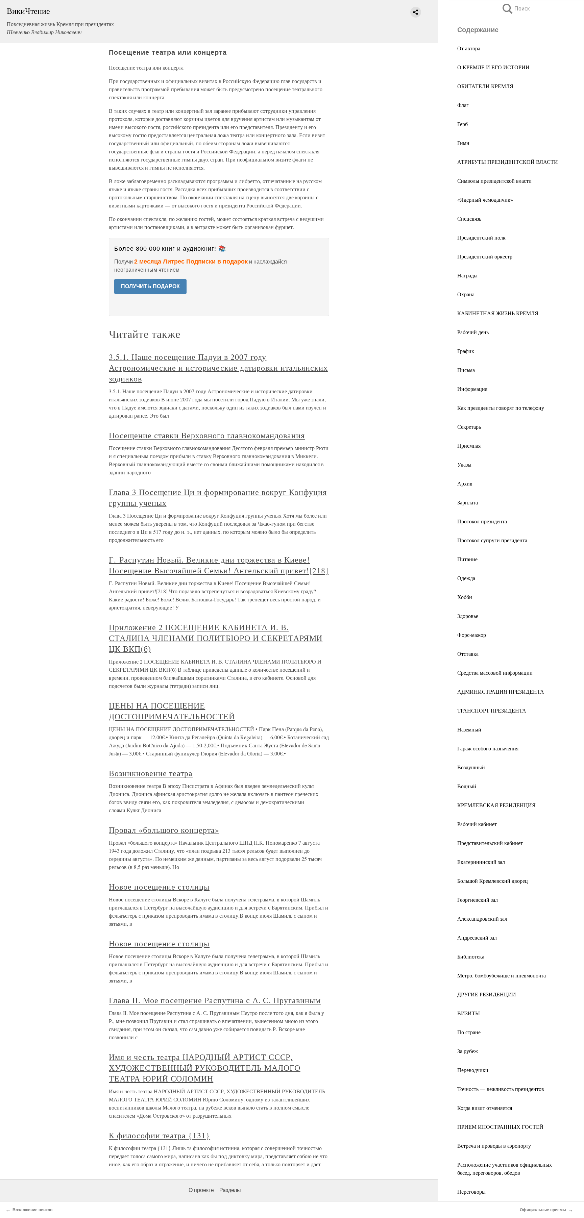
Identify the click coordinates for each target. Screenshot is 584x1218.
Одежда (466, 577)
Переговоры (471, 1191)
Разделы (230, 1190)
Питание (467, 559)
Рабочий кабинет (477, 823)
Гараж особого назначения (487, 748)
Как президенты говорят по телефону (500, 407)
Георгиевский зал (477, 899)
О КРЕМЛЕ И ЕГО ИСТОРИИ (493, 67)
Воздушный (471, 767)
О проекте (201, 1190)
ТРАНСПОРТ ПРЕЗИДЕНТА (491, 710)
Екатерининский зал (481, 861)
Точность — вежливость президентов (500, 1088)
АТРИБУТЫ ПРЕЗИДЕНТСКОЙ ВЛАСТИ (507, 161)
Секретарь (469, 426)
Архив (464, 483)
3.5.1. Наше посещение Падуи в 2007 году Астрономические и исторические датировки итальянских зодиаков (218, 367)
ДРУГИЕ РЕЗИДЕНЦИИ (486, 994)
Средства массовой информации (495, 672)
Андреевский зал (477, 937)
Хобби (464, 596)
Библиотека (470, 956)
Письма (466, 369)
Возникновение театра (151, 773)
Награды (467, 275)
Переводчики (472, 1069)
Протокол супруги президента (492, 540)
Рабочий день (473, 331)
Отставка (468, 653)
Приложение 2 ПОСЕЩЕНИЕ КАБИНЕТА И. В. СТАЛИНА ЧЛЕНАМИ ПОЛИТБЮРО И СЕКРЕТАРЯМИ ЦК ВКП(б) (215, 638)
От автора (468, 48)
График (465, 350)
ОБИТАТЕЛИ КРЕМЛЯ (485, 86)
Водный (466, 786)
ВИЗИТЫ (468, 1013)
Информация (472, 388)
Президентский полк (481, 237)
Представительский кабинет (490, 842)
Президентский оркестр (484, 256)
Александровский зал (482, 918)
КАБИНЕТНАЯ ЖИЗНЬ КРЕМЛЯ (497, 313)
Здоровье (467, 615)
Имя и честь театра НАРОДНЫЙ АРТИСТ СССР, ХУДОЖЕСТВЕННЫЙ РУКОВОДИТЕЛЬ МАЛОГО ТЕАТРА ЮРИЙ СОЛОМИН (204, 1067)
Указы (464, 464)
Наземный (469, 729)
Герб (462, 123)
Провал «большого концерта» (164, 829)
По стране (469, 1032)
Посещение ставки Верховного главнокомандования (207, 435)
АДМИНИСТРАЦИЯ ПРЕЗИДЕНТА (500, 691)
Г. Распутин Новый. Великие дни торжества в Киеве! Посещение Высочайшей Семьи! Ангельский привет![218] (218, 565)
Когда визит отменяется (484, 1107)
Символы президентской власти (494, 180)
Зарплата (467, 502)
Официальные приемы (543, 1210)
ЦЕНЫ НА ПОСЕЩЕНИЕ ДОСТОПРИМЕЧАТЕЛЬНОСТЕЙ (172, 711)
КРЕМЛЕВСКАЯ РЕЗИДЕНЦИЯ (496, 805)
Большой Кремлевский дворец (492, 880)
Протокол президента (482, 521)
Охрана (465, 294)
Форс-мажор (471, 634)
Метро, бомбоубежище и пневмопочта (501, 975)
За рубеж (467, 1050)
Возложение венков (32, 1210)
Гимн (463, 142)
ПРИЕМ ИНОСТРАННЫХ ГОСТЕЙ (500, 1126)
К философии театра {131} (159, 1135)
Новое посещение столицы (159, 886)
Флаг (463, 104)
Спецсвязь (469, 218)
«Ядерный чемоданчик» (485, 199)
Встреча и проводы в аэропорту (494, 1145)
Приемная (469, 445)
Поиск (515, 8)
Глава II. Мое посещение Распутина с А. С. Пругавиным (215, 1000)
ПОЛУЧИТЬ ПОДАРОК (150, 286)
